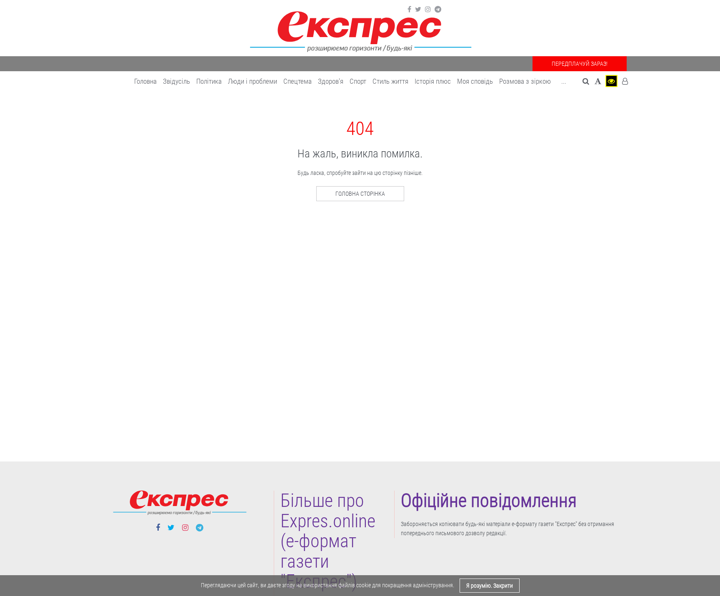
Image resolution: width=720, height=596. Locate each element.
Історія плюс (433, 81)
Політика (209, 81)
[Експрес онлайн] (360, 30)
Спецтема (297, 81)
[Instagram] (428, 9)
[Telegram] (438, 9)
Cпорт (358, 81)
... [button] (563, 81)
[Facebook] (409, 9)
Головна (145, 81)
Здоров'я (330, 81)
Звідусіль (176, 81)
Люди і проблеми (252, 81)
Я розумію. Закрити (489, 585)
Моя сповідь (475, 81)
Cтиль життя (390, 81)
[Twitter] (418, 9)
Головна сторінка (360, 193)
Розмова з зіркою (525, 81)
